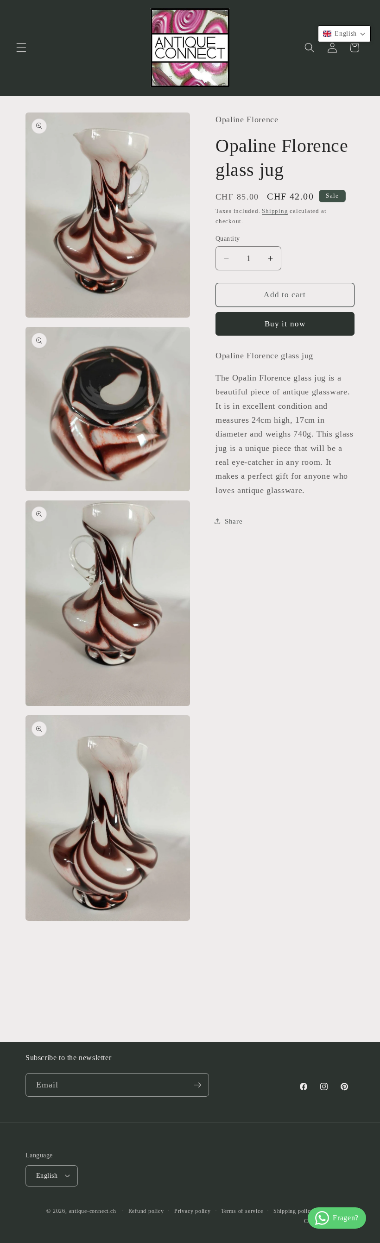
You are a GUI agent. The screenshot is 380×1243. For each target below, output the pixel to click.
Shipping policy (293, 1211)
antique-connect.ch (92, 1211)
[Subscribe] (197, 1085)
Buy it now (285, 323)
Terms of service (242, 1211)
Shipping (275, 210)
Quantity (227, 238)
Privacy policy (192, 1211)
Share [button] (233, 521)
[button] (21, 48)
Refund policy (146, 1211)
